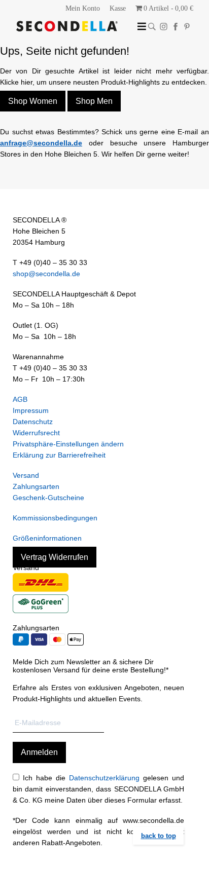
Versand (26, 475)
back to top (158, 836)
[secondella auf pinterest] (187, 26)
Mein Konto (82, 8)
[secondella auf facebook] (175, 26)
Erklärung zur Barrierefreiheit (59, 455)
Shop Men (94, 101)
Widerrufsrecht (36, 433)
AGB (20, 399)
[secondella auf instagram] (163, 26)
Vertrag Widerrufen (54, 557)
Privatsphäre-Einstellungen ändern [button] (68, 444)
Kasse (118, 8)
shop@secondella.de (46, 274)
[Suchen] (152, 26)
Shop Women (32, 101)
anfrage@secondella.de (41, 143)
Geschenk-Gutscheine (48, 498)
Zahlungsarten (36, 486)
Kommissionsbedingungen (55, 518)
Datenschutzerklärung (104, 778)
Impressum (31, 410)
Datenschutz (33, 422)
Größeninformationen (47, 538)
